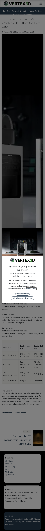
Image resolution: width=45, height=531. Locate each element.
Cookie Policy (31, 289)
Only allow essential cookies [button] (22, 298)
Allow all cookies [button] (22, 293)
